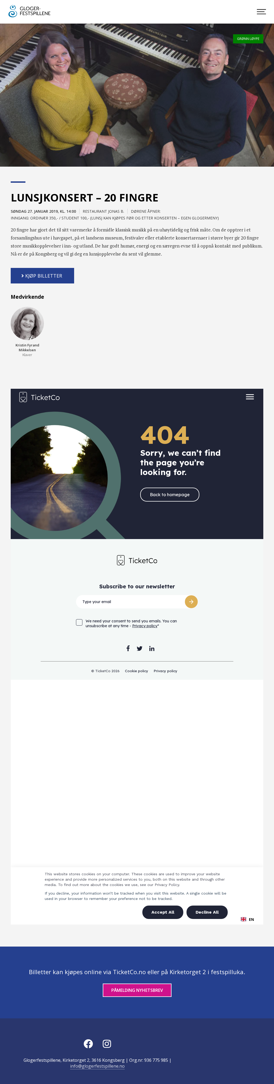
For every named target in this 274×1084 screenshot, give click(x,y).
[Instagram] (106, 1043)
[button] (42, 275)
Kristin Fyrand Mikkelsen (27, 350)
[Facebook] (88, 1043)
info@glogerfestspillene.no (97, 1066)
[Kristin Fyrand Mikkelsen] (27, 323)
